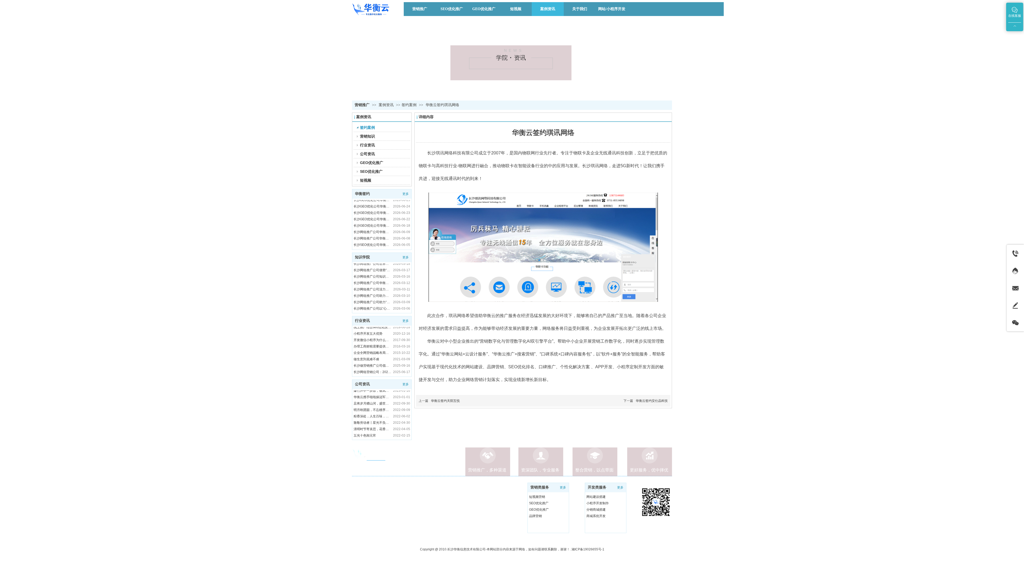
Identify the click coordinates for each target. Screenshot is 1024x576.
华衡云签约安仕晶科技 (652, 401)
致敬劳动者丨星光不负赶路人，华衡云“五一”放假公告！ (372, 409)
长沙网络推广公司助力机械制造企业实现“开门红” (372, 282)
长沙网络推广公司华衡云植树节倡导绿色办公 (372, 269)
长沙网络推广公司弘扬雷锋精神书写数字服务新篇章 (372, 301)
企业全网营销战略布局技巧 (372, 339)
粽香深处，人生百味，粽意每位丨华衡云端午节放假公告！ (372, 403)
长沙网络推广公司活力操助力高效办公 (372, 276)
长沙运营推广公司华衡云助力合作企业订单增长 (372, 365)
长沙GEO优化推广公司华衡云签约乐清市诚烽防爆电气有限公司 (372, 244)
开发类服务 (597, 487)
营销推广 (362, 105)
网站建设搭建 (596, 497)
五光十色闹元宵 (365, 422)
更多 (405, 193)
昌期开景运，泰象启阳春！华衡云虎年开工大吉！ (372, 428)
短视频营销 (537, 497)
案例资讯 (387, 105)
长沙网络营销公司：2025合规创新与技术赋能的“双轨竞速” (372, 358)
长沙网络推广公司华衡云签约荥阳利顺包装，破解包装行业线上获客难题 (372, 225)
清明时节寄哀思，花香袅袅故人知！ (372, 415)
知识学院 (362, 257)
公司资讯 (362, 384)
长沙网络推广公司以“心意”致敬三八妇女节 (372, 295)
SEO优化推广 (539, 503)
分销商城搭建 (596, 509)
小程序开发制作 (597, 503)
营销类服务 (539, 487)
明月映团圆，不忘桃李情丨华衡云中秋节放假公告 (372, 396)
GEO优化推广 (539, 509)
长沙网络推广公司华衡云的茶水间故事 (372, 308)
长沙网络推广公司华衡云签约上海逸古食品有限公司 (372, 218)
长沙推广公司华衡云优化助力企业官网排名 (372, 371)
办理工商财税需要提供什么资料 (372, 333)
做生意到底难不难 (366, 345)
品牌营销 (535, 516)
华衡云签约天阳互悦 (445, 401)
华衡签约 (362, 194)
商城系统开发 (596, 516)
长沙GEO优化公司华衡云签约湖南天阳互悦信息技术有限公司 (372, 205)
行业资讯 (362, 321)
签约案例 (409, 105)
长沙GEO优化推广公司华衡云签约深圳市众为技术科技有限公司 (372, 237)
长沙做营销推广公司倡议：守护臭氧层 (372, 352)
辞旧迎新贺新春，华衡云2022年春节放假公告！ (372, 435)
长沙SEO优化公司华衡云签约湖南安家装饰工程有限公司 (372, 231)
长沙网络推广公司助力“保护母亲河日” (372, 288)
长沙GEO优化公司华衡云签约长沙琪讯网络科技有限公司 (372, 212)
